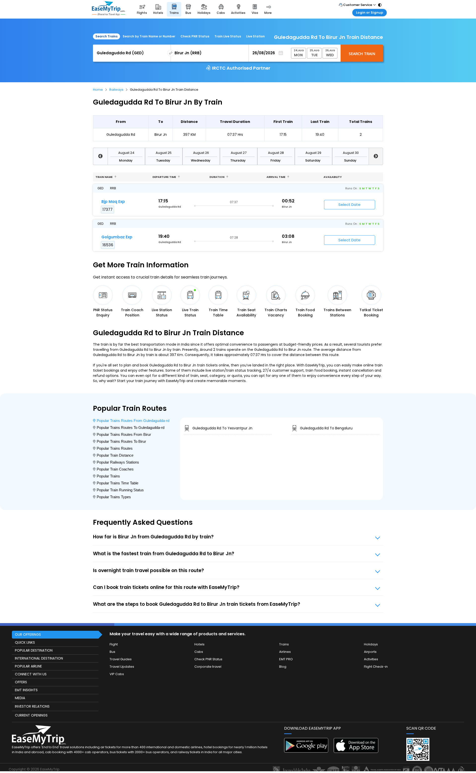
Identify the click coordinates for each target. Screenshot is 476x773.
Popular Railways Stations (118, 462)
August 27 (238, 152)
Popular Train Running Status (120, 490)
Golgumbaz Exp (116, 237)
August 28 (276, 152)
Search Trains (106, 36)
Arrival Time (276, 177)
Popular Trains (108, 476)
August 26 (201, 152)
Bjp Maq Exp (113, 201)
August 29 (313, 152)
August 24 (126, 152)
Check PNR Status (194, 36)
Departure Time (164, 177)
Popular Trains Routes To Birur (121, 441)
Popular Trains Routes (115, 448)
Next (376, 156)
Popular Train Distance (115, 455)
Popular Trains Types (114, 497)
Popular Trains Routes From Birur (124, 434)
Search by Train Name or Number (149, 36)
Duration (217, 177)
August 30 (351, 152)
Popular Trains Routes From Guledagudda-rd (133, 420)
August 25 (164, 152)
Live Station (255, 36)
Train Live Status (227, 36)
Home (98, 89)
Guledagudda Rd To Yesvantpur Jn (222, 428)
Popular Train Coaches (115, 469)
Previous (100, 156)
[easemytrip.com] (108, 9)
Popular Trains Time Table (117, 483)
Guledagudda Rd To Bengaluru (326, 428)
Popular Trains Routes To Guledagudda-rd (130, 427)
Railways (116, 89)
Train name (104, 177)
